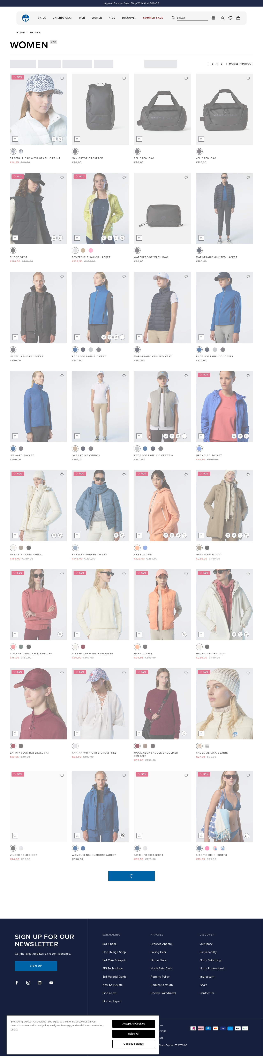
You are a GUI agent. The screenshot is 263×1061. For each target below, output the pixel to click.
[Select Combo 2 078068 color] (222, 848)
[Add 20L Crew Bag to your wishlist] (186, 78)
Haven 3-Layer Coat (211, 653)
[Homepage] (26, 18)
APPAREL (157, 934)
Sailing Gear (158, 952)
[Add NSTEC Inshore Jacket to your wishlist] (62, 277)
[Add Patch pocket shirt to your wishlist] (186, 775)
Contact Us (207, 993)
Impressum (207, 976)
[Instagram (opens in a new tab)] (28, 983)
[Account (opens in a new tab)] (222, 18)
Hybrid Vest (143, 653)
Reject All (133, 1033)
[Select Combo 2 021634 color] (21, 151)
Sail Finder (109, 944)
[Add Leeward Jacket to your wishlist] (62, 376)
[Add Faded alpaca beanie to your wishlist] (248, 673)
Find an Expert (112, 1001)
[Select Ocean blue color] (75, 349)
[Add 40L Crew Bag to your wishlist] (248, 78)
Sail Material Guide (115, 976)
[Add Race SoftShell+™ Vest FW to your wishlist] (186, 376)
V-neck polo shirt (23, 855)
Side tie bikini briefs (211, 855)
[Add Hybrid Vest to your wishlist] (186, 574)
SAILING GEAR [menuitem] (63, 18)
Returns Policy (160, 976)
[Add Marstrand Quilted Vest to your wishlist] (186, 277)
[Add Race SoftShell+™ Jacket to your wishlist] (248, 277)
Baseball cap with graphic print (35, 158)
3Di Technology (113, 968)
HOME (20, 33)
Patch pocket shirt (149, 855)
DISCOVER (207, 934)
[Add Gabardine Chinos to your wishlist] (124, 376)
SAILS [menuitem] (42, 18)
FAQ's (203, 985)
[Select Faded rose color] (13, 647)
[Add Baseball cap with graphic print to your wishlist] (62, 78)
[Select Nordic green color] (21, 647)
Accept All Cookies (133, 1023)
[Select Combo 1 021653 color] (199, 746)
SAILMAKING (112, 934)
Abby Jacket (143, 554)
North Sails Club (161, 968)
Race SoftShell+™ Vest (89, 356)
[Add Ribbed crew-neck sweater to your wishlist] (124, 574)
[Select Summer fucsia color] (207, 848)
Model (234, 64)
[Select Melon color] (137, 548)
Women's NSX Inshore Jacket (94, 855)
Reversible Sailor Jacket (91, 257)
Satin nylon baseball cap (30, 752)
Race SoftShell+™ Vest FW (153, 455)
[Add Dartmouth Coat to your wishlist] (248, 475)
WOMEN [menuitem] (97, 18)
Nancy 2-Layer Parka (26, 554)
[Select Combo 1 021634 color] (13, 151)
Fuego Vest (18, 257)
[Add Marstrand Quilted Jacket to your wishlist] (248, 178)
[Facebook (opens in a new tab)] (17, 983)
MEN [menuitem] (82, 18)
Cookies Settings (133, 1043)
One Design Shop (114, 952)
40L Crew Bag (206, 158)
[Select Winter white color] (13, 548)
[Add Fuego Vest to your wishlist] (62, 178)
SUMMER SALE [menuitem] (153, 18)
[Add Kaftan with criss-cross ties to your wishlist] (124, 673)
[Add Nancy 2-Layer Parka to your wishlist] (62, 475)
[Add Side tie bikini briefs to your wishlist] (248, 775)
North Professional (212, 968)
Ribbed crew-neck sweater (92, 653)
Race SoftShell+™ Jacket (215, 356)
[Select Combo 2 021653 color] (207, 746)
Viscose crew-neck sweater (31, 653)
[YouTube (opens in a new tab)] (51, 983)
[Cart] (238, 18)
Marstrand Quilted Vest (153, 356)
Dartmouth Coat (209, 554)
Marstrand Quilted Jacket (216, 257)
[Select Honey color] (83, 250)
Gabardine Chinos (86, 455)
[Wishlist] (230, 18)
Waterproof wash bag (151, 257)
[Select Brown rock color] (21, 548)
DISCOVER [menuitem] (129, 18)
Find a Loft (109, 993)
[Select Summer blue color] (199, 448)
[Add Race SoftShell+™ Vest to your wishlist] (124, 277)
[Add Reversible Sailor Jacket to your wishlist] (124, 178)
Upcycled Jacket (209, 455)
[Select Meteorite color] (28, 548)
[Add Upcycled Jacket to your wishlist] (248, 376)
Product (246, 64)
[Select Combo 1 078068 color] (215, 848)
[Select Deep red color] (83, 647)
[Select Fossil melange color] (145, 746)
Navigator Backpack (87, 158)
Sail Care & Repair (114, 960)
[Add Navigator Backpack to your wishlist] (124, 78)
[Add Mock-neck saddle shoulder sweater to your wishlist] (186, 673)
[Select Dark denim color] (137, 848)
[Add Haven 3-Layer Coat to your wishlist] (248, 574)
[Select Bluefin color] (75, 548)
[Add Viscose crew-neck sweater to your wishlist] (62, 574)
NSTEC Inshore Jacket (26, 356)
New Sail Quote (113, 985)
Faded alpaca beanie (212, 752)
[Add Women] (124, 775)
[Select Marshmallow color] (75, 250)
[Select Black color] (13, 250)
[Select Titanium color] (91, 349)
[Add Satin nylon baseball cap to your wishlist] (62, 673)
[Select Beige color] (75, 448)
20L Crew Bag (144, 158)
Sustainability (208, 952)
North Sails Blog (210, 960)
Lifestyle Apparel (161, 944)
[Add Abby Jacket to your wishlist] (186, 475)
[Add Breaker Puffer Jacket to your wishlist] (124, 475)
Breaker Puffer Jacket (89, 554)
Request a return (162, 985)
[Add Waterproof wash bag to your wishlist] (186, 178)
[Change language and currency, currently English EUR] (213, 18)
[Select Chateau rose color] (91, 250)
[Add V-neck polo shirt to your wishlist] (62, 775)
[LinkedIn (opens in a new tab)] (40, 983)
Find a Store (158, 960)
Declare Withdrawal (163, 993)
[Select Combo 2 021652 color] (21, 746)
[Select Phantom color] (75, 151)
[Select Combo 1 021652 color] (13, 746)
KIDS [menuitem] (112, 18)
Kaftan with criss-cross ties (94, 752)
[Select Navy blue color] (199, 250)
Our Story (206, 944)
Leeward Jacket (22, 455)
